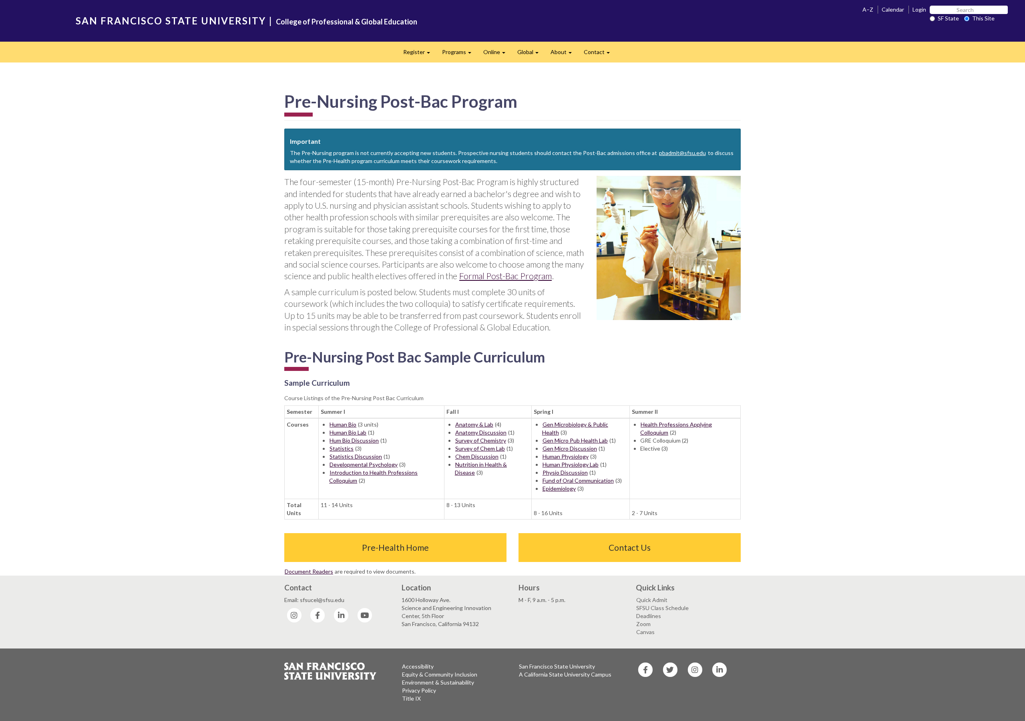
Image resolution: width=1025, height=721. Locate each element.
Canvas (645, 631)
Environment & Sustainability (438, 682)
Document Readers (309, 571)
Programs (459, 54)
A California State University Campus (565, 674)
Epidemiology (559, 488)
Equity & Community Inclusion (439, 674)
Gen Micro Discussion (570, 448)
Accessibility (418, 666)
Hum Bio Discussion (354, 440)
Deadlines (648, 615)
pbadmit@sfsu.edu (682, 152)
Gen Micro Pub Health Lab (575, 440)
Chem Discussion (476, 456)
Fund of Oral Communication (578, 480)
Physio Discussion (565, 472)
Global (531, 54)
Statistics (342, 448)
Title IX (411, 698)
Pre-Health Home (395, 547)
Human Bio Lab (348, 432)
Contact (600, 54)
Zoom (643, 623)
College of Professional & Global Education (346, 21)
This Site (983, 18)
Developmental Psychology (364, 464)
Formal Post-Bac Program (505, 276)
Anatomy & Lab (474, 424)
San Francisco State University (557, 666)
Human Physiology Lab (571, 464)
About (564, 54)
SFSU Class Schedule (662, 607)
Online (497, 54)
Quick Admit (651, 599)
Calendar (893, 9)
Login (919, 9)
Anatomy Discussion (480, 432)
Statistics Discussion (356, 456)
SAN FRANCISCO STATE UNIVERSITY (171, 20)
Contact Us (630, 547)
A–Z (867, 9)
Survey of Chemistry (480, 440)
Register (419, 54)
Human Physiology (566, 456)
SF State (948, 18)
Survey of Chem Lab (480, 448)
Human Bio (343, 424)
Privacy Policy (419, 690)
